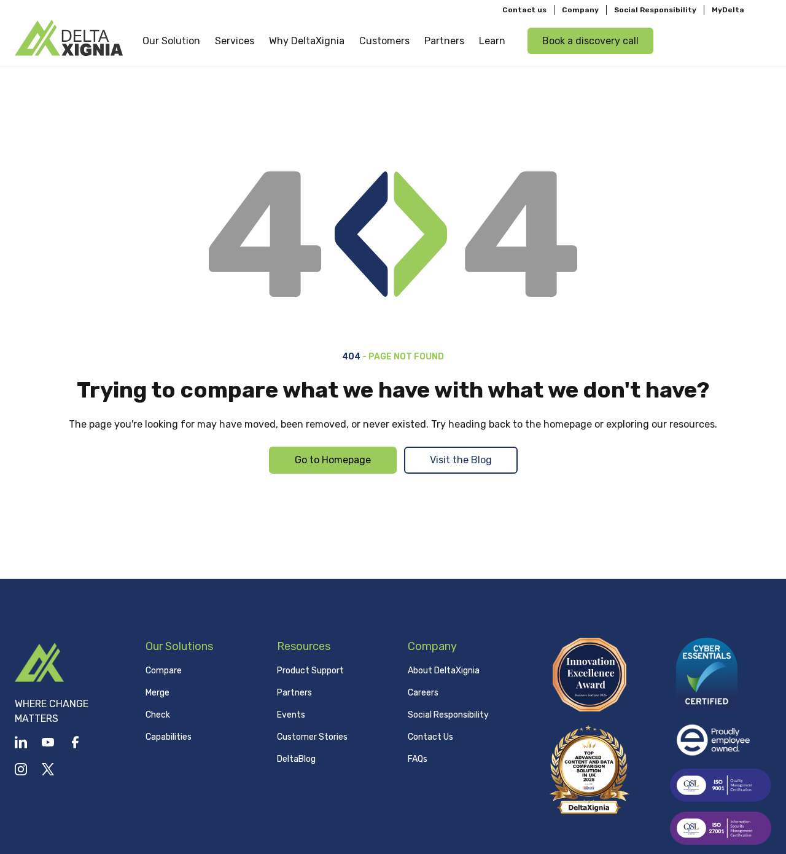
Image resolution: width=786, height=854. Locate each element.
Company (580, 10)
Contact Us (430, 737)
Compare (164, 670)
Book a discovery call (590, 41)
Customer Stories (312, 737)
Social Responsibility (655, 10)
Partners (294, 693)
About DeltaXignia (444, 670)
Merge (157, 693)
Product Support (310, 670)
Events (291, 715)
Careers (423, 693)
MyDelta (728, 10)
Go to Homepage (333, 460)
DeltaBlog (296, 759)
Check (158, 715)
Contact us (524, 10)
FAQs (417, 759)
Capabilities (169, 737)
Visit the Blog (461, 460)
